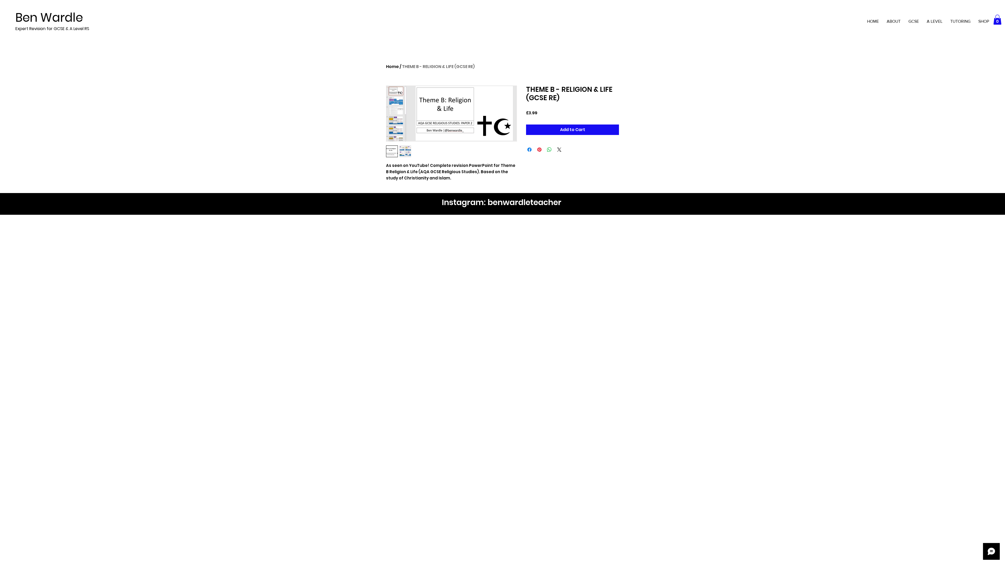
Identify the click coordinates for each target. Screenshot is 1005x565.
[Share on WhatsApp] (549, 149)
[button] (997, 20)
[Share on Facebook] (529, 149)
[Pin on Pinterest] (539, 149)
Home (392, 67)
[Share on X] (559, 149)
